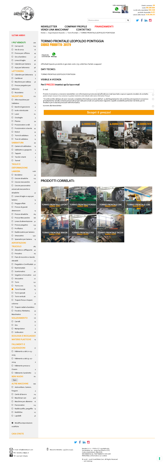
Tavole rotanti (20, 157)
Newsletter (49, 26)
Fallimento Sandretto (22, 373)
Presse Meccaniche (22, 218)
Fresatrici (18, 253)
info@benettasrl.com (26, 450)
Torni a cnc (18, 286)
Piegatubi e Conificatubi (23, 264)
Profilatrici (18, 228)
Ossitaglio (18, 118)
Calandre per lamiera (22, 64)
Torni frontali (19, 289)
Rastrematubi (19, 268)
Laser (16, 114)
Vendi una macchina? (55, 29)
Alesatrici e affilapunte (23, 250)
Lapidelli (17, 416)
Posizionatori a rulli (22, 125)
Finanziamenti (104, 26)
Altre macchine (20, 383)
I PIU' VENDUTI (19, 42)
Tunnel (17, 160)
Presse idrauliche (21, 214)
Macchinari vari (20, 398)
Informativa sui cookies (99, 456)
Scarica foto (89, 123)
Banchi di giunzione (22, 107)
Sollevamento (20, 318)
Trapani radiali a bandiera (24, 307)
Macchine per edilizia (22, 82)
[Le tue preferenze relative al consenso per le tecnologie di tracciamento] (159, 458)
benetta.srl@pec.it (23, 453)
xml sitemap (88, 461)
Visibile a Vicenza (51, 79)
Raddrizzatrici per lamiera (24, 232)
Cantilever (18, 78)
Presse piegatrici (21, 225)
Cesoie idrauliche (21, 178)
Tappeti (17, 153)
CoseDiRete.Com (98, 459)
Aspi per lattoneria (21, 67)
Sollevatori (18, 332)
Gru (16, 325)
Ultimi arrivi (18, 35)
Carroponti (18, 46)
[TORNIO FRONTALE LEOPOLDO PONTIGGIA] (68, 149)
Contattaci (83, 29)
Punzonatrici (19, 405)
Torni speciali (19, 293)
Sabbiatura (18, 142)
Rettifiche (18, 412)
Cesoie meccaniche (22, 182)
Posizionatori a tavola (23, 128)
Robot (17, 132)
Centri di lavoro (20, 394)
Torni (16, 282)
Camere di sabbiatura (22, 146)
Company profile (76, 26)
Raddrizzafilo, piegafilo (23, 409)
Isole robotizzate (21, 110)
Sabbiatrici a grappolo (23, 150)
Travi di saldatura (21, 139)
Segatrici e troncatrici (22, 275)
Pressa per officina (22, 53)
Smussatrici (19, 236)
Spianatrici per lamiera (23, 239)
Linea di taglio (20, 60)
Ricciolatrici (18, 92)
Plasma (17, 121)
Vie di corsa (19, 50)
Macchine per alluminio (23, 401)
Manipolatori (19, 329)
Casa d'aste (18, 433)
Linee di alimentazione (23, 221)
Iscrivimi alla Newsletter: (52, 106)
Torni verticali (19, 296)
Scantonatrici (19, 271)
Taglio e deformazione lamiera (20, 167)
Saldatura (17, 96)
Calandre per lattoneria (23, 75)
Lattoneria (18, 71)
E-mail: (45, 90)
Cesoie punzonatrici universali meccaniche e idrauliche (21, 189)
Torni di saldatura (21, 135)
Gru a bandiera (20, 57)
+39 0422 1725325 (22, 456)
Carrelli (17, 321)
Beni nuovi (17, 376)
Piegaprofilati (19, 203)
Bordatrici (18, 175)
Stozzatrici (18, 278)
